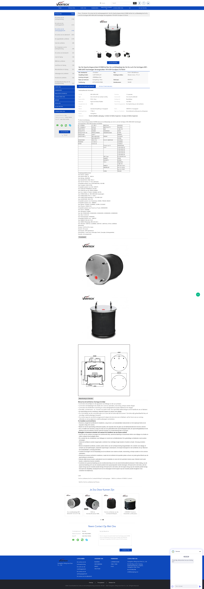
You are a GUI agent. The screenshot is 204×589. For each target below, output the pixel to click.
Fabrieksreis (94, 8)
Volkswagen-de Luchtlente (64, 73)
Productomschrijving (105, 86)
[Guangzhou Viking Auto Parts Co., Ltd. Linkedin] (148, 3)
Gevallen (57, 103)
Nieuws (57, 100)
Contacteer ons (118, 8)
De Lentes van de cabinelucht (64, 34)
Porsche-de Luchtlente (64, 77)
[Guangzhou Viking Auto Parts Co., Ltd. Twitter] (143, 3)
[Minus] (200, 551)
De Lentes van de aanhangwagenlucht (64, 30)
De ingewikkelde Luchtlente (64, 38)
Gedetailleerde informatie (86, 86)
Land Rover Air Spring (64, 65)
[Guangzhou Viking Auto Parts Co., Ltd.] (57, 125)
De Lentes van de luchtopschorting (64, 18)
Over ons (83, 8)
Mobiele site (112, 582)
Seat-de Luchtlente (64, 43)
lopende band (115, 561)
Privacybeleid (101, 582)
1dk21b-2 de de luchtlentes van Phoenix (88, 482)
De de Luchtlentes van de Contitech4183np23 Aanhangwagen (94, 478)
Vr (129, 8)
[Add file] (172, 586)
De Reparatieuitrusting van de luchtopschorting (64, 82)
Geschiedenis (98, 564)
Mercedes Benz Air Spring (64, 69)
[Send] (200, 586)
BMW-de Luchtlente (64, 61)
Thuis (59, 8)
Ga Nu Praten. (143, 8)
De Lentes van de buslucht (64, 52)
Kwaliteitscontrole (106, 8)
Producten (71, 8)
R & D (112, 566)
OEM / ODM (114, 564)
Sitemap (91, 582)
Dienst (96, 566)
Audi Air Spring (64, 57)
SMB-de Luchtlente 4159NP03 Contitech (121, 478)
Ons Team (97, 568)
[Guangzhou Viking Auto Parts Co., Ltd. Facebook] (139, 3)
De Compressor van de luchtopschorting (64, 48)
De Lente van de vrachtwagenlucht (64, 24)
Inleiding (97, 561)
